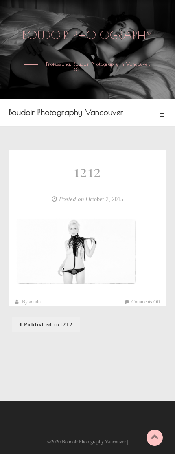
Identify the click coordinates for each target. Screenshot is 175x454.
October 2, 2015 (104, 199)
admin (35, 302)
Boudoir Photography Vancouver (66, 112)
